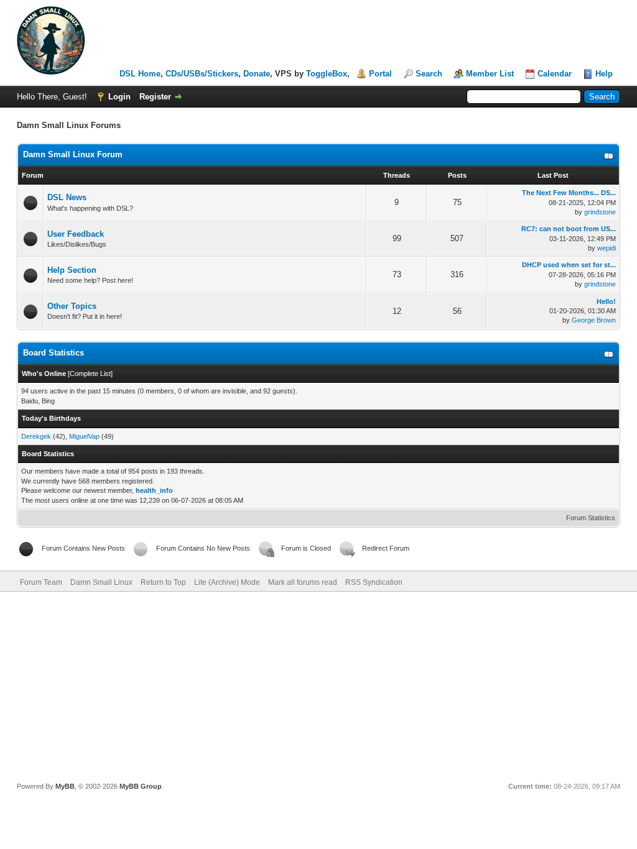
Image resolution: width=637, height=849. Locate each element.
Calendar (554, 73)
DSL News (66, 197)
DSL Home (139, 73)
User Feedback (75, 234)
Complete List (90, 373)
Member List (490, 73)
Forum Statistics (590, 517)
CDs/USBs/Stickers (201, 73)
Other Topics (71, 306)
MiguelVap (84, 436)
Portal (380, 73)
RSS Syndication (373, 582)
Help (604, 73)
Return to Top (163, 582)
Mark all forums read (302, 582)
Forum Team (41, 582)
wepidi (606, 248)
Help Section (71, 270)
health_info (154, 490)
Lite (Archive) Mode (227, 582)
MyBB (65, 786)
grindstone (600, 212)
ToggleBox (326, 73)
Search (429, 73)
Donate (256, 73)
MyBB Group (140, 786)
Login (119, 96)
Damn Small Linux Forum (73, 154)
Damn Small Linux (101, 582)
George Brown (594, 320)
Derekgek (36, 436)
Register (155, 96)
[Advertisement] (318, 685)
